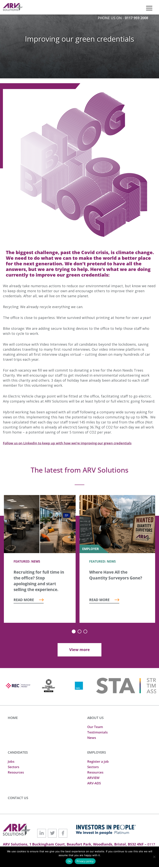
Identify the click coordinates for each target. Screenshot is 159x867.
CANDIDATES (18, 752)
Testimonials (97, 732)
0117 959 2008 (136, 17)
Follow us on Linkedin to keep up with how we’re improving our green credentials (67, 443)
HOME (13, 717)
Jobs (11, 761)
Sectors (13, 767)
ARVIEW (93, 777)
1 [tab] (74, 631)
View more (79, 649)
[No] (154, 857)
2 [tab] (79, 631)
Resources (16, 772)
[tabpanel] (40, 559)
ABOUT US (95, 717)
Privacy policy (85, 861)
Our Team (95, 727)
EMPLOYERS (96, 752)
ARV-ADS (94, 783)
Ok (69, 861)
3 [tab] (85, 631)
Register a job (98, 761)
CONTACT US (18, 798)
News (91, 737)
